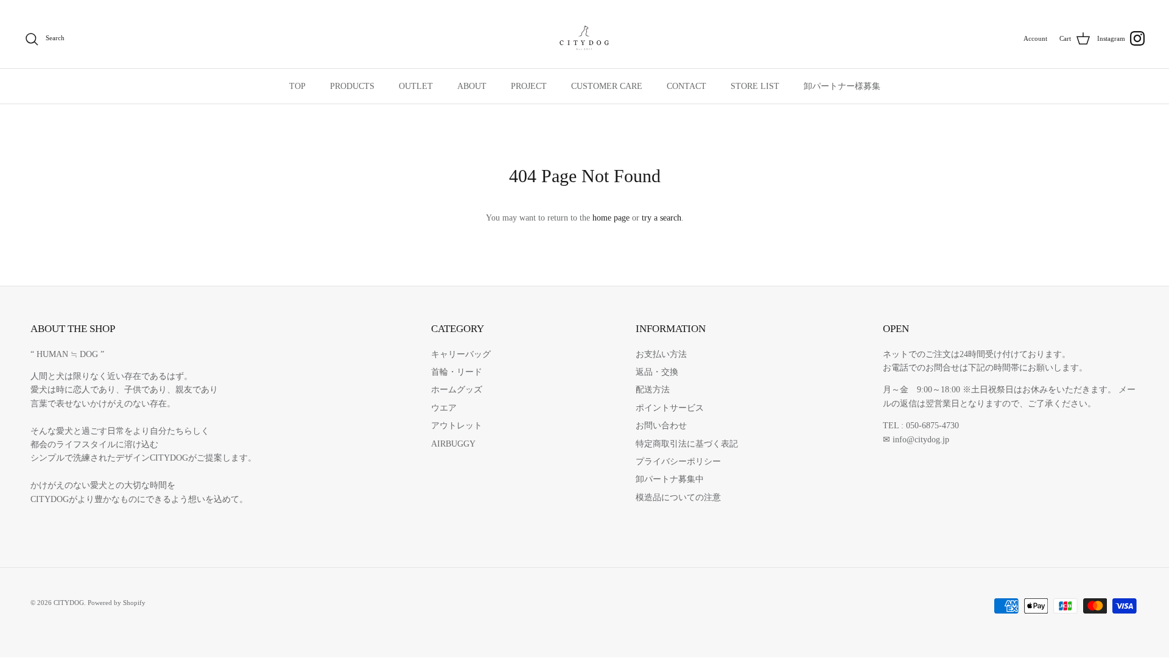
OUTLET (416, 86)
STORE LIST (755, 86)
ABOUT (471, 86)
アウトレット (456, 425)
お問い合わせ (661, 425)
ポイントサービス (670, 407)
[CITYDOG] (584, 38)
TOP (297, 86)
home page (611, 217)
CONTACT (686, 86)
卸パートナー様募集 (842, 86)
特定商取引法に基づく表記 (687, 443)
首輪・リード (456, 372)
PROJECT (529, 86)
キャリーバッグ (461, 354)
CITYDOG (69, 602)
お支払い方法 (661, 354)
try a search (661, 217)
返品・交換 (657, 372)
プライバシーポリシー (678, 461)
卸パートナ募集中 (670, 479)
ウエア (444, 407)
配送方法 (653, 389)
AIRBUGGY (453, 443)
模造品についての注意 (678, 497)
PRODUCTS (352, 86)
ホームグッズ (456, 389)
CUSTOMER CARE (606, 86)
